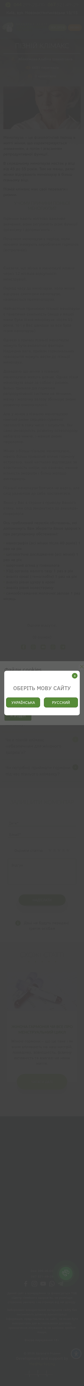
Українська (23, 702)
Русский (61, 702)
